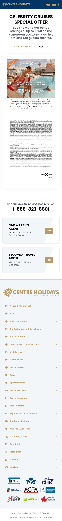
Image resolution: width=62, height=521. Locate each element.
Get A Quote (41, 46)
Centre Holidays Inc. (27, 517)
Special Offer (22, 46)
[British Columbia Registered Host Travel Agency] (14, 490)
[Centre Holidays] (16, 4)
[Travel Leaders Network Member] (14, 499)
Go (49, 230)
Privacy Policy (24, 513)
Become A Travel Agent (22, 256)
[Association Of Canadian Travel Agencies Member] (31, 490)
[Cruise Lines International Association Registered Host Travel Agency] (48, 480)
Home (12, 513)
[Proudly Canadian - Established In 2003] (48, 499)
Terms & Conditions (42, 513)
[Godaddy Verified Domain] (31, 499)
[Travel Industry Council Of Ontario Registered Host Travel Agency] (14, 480)
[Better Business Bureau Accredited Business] (48, 490)
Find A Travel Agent (19, 226)
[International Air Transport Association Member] (31, 480)
